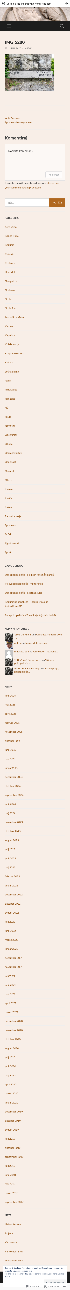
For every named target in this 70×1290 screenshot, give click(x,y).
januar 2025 (11, 767)
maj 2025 (10, 758)
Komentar (54, 174)
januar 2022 (11, 948)
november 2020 (14, 1030)
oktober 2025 (13, 740)
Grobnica (10, 308)
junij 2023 (10, 858)
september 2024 (14, 794)
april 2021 (10, 1003)
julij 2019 (10, 1138)
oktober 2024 (13, 785)
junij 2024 (10, 803)
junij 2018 (10, 1174)
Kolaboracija (12, 344)
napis (8, 380)
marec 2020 (11, 1093)
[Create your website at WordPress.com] (35, 3)
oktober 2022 (13, 903)
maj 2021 (10, 993)
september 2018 (14, 1156)
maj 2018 (10, 1183)
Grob (8, 299)
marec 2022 (11, 939)
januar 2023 (11, 885)
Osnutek (9, 470)
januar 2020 (11, 1102)
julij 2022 (10, 921)
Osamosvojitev (13, 452)
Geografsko (11, 281)
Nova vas (10, 425)
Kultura (9, 362)
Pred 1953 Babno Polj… (27, 668)
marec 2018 (11, 1192)
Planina (9, 488)
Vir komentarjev (14, 1251)
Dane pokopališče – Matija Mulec (23, 592)
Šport (8, 552)
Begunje (9, 244)
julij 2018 (10, 1165)
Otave (8, 479)
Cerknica (10, 262)
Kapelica (10, 335)
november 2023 (14, 822)
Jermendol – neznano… (37, 642)
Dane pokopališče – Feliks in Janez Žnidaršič (29, 574)
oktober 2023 (13, 831)
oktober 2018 (13, 1147)
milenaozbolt (21, 651)
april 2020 (10, 1084)
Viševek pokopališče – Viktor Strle (24, 583)
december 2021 (14, 957)
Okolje (9, 443)
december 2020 (14, 1020)
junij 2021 (10, 984)
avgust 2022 (12, 912)
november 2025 (14, 731)
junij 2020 (10, 1066)
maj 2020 (10, 1075)
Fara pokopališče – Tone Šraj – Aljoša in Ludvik (30, 615)
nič (6, 407)
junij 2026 (10, 695)
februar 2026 (12, 722)
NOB (8, 416)
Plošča (8, 498)
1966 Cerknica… (23, 634)
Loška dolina (12, 371)
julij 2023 (10, 849)
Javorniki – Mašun (15, 317)
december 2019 (14, 1111)
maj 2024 (10, 813)
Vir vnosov (11, 1242)
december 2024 (14, 776)
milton (29, 48)
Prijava (9, 1233)
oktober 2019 (13, 1120)
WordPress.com (14, 1260)
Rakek (8, 507)
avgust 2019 (12, 1129)
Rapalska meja (13, 516)
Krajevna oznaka (14, 353)
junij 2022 (10, 930)
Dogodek (10, 271)
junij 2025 (10, 749)
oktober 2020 (13, 1039)
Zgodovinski (12, 543)
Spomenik (10, 525)
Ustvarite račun (13, 1224)
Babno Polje (12, 235)
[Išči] (35, 202)
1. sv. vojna (11, 226)
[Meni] (9, 26)
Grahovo (10, 290)
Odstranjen (11, 434)
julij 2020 (10, 1057)
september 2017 (14, 1201)
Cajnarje (9, 253)
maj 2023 (10, 867)
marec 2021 (11, 1012)
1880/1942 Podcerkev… (28, 659)
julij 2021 (10, 975)
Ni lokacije (11, 389)
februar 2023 (12, 876)
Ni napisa (10, 398)
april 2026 (10, 713)
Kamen (9, 326)
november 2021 (14, 966)
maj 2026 (10, 704)
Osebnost (10, 461)
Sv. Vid (8, 534)
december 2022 (14, 894)
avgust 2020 (12, 1048)
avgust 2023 (12, 840)
